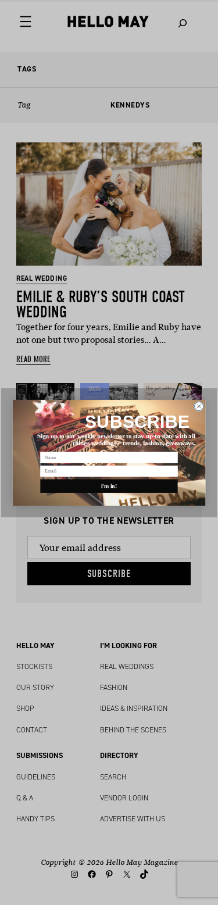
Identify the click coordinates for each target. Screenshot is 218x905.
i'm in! (109, 485)
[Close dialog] (199, 406)
